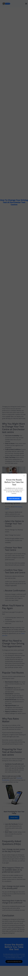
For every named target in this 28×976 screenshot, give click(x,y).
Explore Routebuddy (14, 498)
